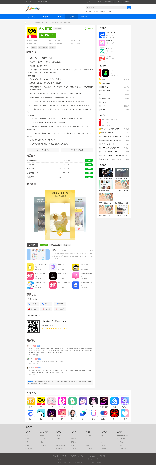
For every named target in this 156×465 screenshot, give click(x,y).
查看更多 (90, 250)
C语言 (42, 442)
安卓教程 (57, 435)
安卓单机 (44, 17)
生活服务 (126, 79)
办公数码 (104, 432)
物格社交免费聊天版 (86, 282)
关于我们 (64, 456)
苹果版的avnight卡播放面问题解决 (111, 129)
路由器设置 (108, 2)
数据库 (109, 11)
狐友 (30, 407)
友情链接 (92, 456)
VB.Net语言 (43, 445)
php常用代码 (28, 445)
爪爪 (93, 407)
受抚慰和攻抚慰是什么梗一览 (109, 144)
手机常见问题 (125, 155)
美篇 (114, 407)
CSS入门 (73, 435)
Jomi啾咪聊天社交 (40, 282)
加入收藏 (127, 2)
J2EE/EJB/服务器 (122, 438)
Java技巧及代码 (121, 448)
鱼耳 (51, 419)
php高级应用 (28, 448)
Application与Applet (122, 435)
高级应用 (73, 448)
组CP (51, 407)
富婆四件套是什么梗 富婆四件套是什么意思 (113, 136)
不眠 (102, 94)
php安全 (27, 438)
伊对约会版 (30, 168)
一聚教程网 (36, 22)
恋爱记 (125, 419)
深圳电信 (61, 304)
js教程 (88, 445)
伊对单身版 (30, 164)
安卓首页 (31, 17)
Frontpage (89, 442)
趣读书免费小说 (105, 83)
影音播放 (116, 75)
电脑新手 (104, 448)
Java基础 (119, 445)
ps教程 (89, 2)
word (102, 435)
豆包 (72, 419)
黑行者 (114, 419)
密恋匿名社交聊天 (40, 273)
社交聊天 (59, 22)
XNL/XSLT (89, 448)
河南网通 (61, 309)
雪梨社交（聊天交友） (41, 264)
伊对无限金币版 (32, 160)
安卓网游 (58, 17)
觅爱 (62, 419)
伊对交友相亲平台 (33, 173)
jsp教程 (119, 432)
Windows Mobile (60, 445)
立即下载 (49, 35)
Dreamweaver (90, 438)
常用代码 (73, 438)
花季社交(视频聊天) (86, 273)
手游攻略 (107, 125)
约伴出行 (104, 419)
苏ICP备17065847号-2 (93, 459)
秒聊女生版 (79, 150)
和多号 (73, 407)
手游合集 (84, 17)
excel (102, 438)
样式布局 (73, 445)
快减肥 (103, 79)
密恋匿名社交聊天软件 (64, 282)
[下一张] (76, 215)
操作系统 (103, 11)
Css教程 (96, 11)
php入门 (27, 435)
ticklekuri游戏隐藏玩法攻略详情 (110, 148)
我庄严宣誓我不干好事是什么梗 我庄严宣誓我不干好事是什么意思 (119, 159)
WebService (43, 448)
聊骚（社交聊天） (86, 264)
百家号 (31, 419)
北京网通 (34, 309)
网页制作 (89, 432)
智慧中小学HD (105, 90)
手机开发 (58, 432)
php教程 (27, 432)
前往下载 (88, 160)
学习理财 (126, 91)
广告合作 (83, 456)
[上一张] (43, 215)
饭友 (93, 419)
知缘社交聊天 (61, 264)
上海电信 (34, 304)
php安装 (27, 442)
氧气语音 (125, 407)
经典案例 (73, 442)
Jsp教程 (118, 2)
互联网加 (126, 136)
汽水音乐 (113, 70)
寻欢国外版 (45, 150)
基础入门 (42, 435)
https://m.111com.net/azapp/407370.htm (54, 328)
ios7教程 (57, 438)
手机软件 (126, 129)
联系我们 (73, 456)
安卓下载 (44, 22)
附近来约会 (104, 87)
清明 (128, 133)
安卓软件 (71, 17)
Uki (83, 407)
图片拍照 (126, 106)
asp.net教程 (44, 432)
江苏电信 (47, 304)
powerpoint (104, 442)
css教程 (73, 432)
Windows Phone (60, 442)
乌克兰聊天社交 (43, 47)
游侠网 (103, 109)
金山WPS (104, 445)
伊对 (41, 407)
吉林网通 (47, 309)
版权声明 (102, 456)
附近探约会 (62, 407)
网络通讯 (126, 87)
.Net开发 (42, 438)
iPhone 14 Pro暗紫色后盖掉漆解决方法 (112, 155)
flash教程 (98, 2)
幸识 (41, 419)
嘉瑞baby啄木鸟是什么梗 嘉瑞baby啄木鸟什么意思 (115, 140)
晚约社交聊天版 (62, 273)
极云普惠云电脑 (105, 98)
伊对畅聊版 (30, 177)
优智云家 (104, 102)
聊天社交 (34, 47)
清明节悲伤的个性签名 (107, 132)
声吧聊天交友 (104, 407)
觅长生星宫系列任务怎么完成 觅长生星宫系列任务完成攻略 (118, 120)
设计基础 (88, 435)
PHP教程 (88, 11)
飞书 (83, 419)
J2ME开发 (120, 442)
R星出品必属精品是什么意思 (109, 151)
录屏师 (103, 106)
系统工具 (126, 98)
